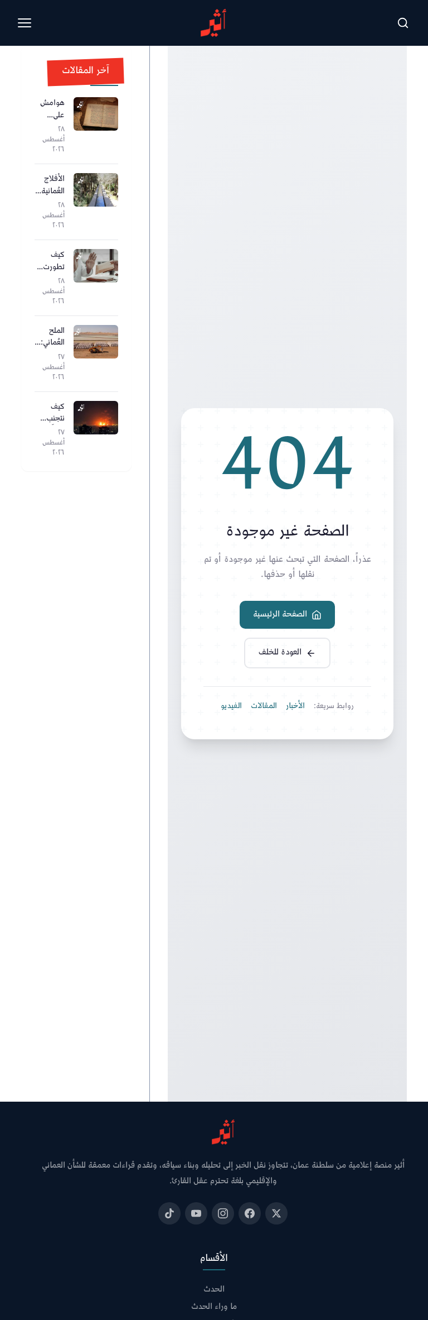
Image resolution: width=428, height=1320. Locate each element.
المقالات (264, 706)
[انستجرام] (223, 1213)
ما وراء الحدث (214, 1307)
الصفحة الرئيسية (280, 614)
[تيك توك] (169, 1213)
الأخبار (295, 706)
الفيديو (231, 706)
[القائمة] (24, 23)
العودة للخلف (280, 652)
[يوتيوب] (196, 1213)
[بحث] (403, 23)
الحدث (214, 1290)
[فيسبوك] (250, 1213)
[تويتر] (276, 1213)
